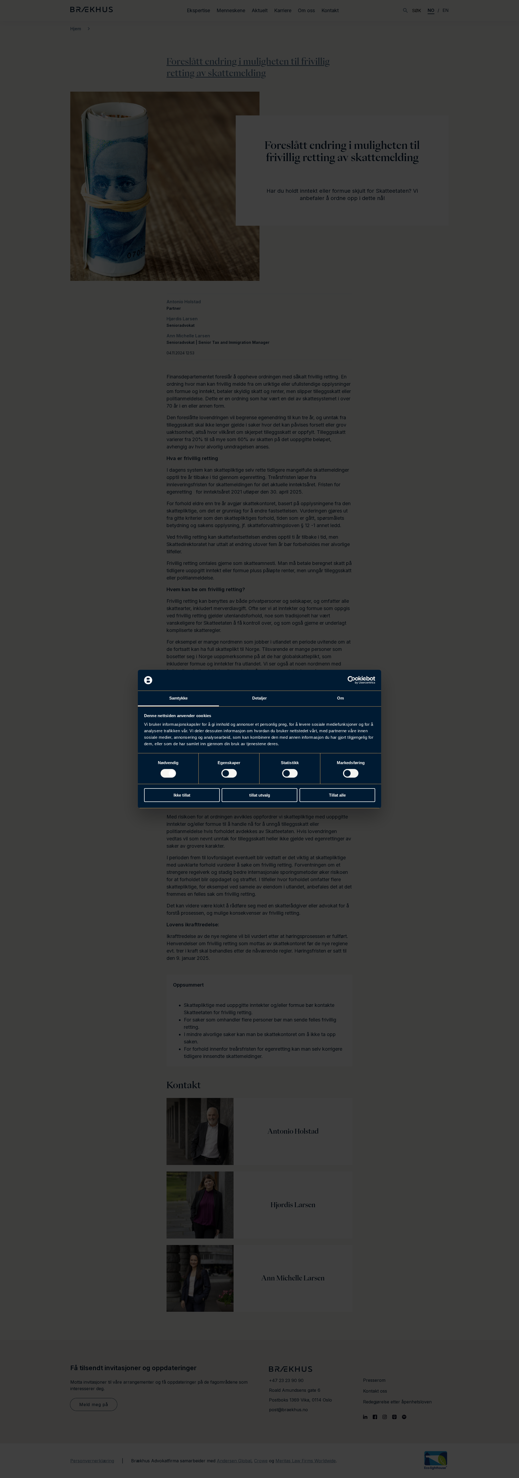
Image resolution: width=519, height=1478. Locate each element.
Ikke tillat (182, 795)
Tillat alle (337, 795)
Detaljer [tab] (259, 698)
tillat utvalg (259, 795)
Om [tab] (340, 698)
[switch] (229, 773)
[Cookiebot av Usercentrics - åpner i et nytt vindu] (351, 680)
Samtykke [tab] (178, 698)
